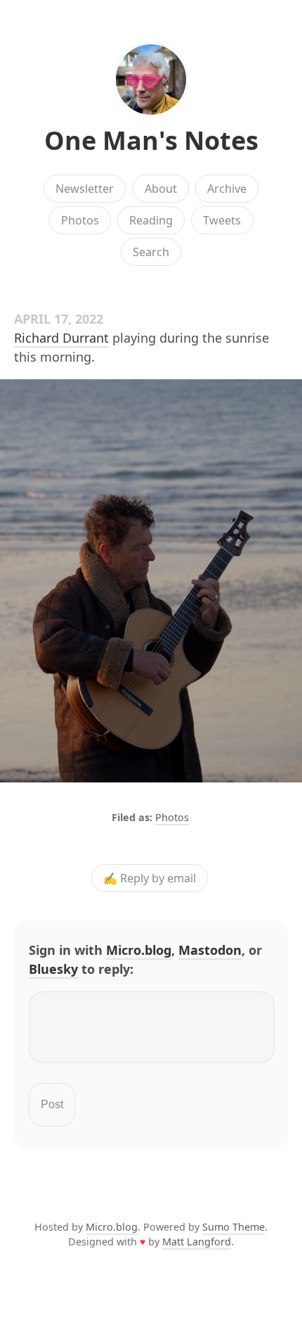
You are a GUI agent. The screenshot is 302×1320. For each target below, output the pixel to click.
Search (151, 252)
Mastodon (210, 949)
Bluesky (53, 968)
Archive (227, 188)
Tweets (222, 220)
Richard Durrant (61, 337)
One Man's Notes (151, 140)
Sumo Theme (233, 1226)
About (161, 188)
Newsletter (84, 188)
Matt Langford (196, 1241)
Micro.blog (138, 949)
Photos (80, 220)
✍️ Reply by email (149, 878)
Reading (151, 220)
